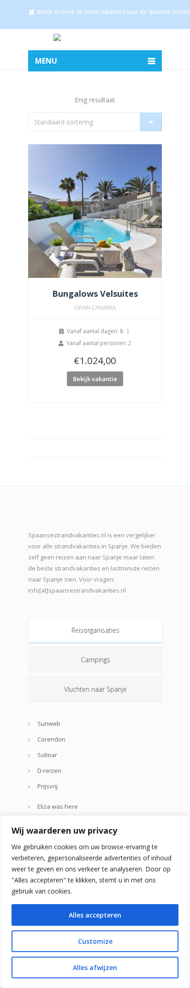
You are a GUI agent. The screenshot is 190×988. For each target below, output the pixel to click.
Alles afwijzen (95, 967)
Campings (95, 659)
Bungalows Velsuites (95, 293)
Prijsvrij (47, 786)
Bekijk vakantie (95, 379)
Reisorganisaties (95, 630)
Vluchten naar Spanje (95, 689)
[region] (95, 901)
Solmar (47, 755)
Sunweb (48, 723)
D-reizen (49, 770)
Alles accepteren (95, 915)
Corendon (51, 739)
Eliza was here (57, 806)
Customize (95, 941)
